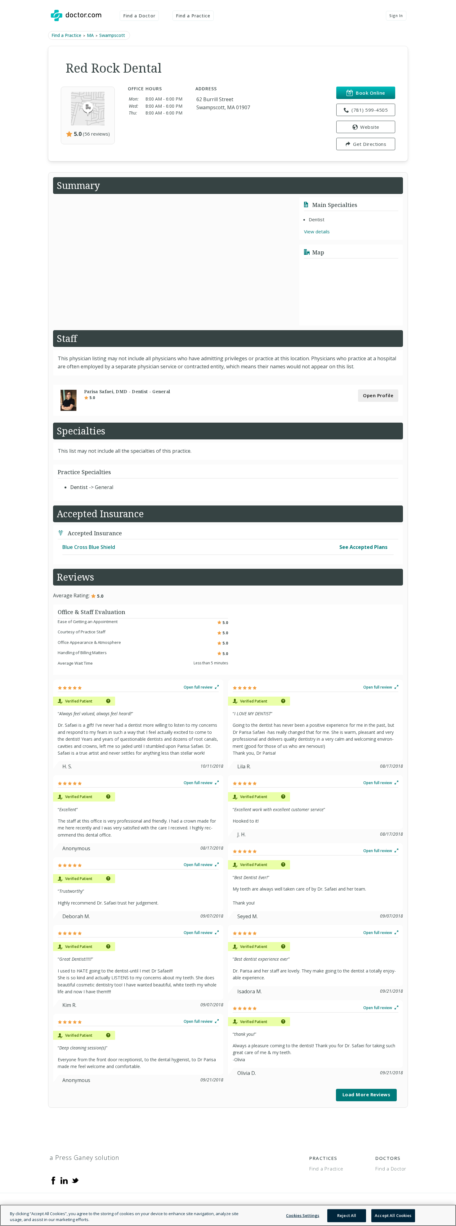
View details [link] (317, 231)
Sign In (396, 15)
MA (90, 35)
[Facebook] (53, 1180)
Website (369, 127)
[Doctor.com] (76, 15)
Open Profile (378, 395)
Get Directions (369, 144)
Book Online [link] (370, 93)
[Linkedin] (64, 1180)
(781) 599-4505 (369, 110)
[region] (228, 1215)
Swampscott (112, 35)
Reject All (346, 1215)
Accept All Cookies (393, 1215)
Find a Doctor (139, 16)
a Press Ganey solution (84, 1157)
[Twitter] (75, 1180)
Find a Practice (193, 16)
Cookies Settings (302, 1215)
